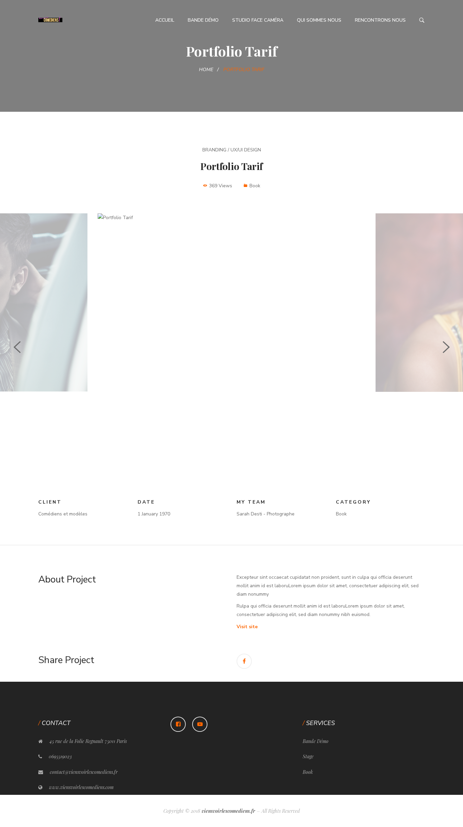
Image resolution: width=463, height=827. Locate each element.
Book (308, 772)
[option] (231, 217)
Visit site (247, 626)
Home (206, 69)
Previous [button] (17, 347)
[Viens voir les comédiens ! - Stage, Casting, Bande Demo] (50, 20)
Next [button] (446, 347)
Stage (308, 756)
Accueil (164, 20)
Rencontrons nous (380, 20)
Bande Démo (203, 20)
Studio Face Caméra (257, 20)
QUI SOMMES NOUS (319, 20)
